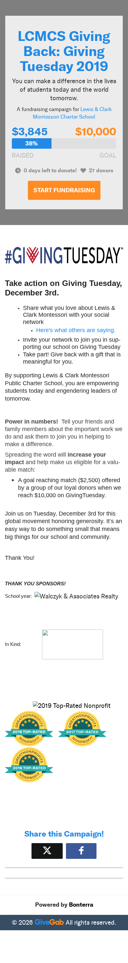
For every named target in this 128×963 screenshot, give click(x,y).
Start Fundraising (64, 190)
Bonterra (81, 904)
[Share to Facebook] (81, 851)
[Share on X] (47, 851)
